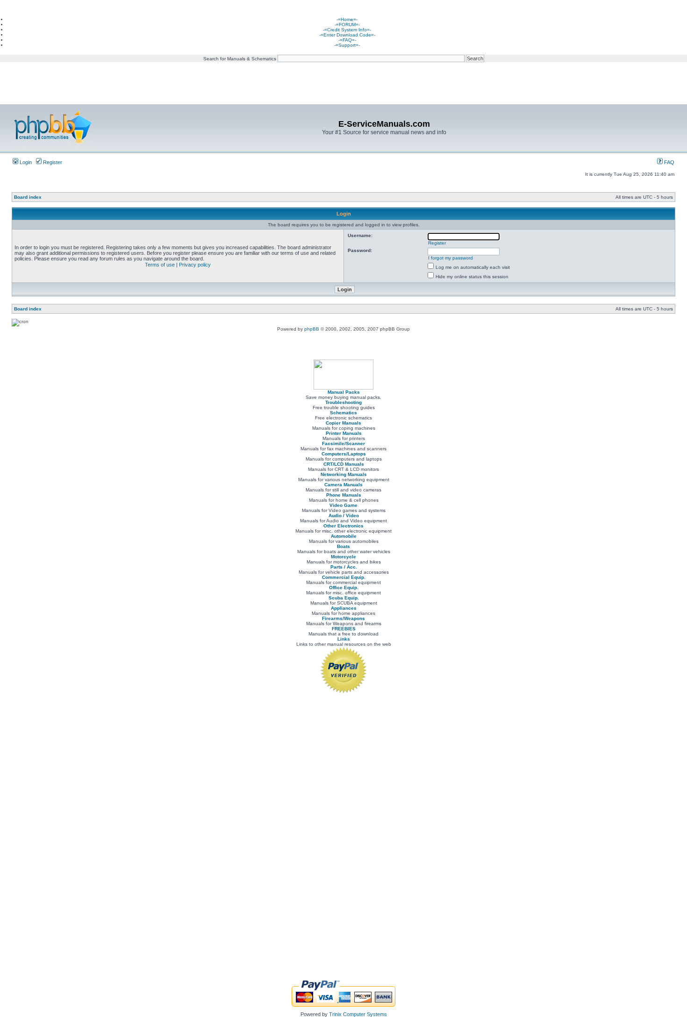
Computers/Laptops (344, 453)
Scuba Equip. (344, 597)
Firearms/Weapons (343, 618)
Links (343, 639)
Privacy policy (195, 264)
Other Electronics (343, 525)
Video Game (343, 505)
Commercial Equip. (343, 577)
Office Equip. (343, 587)
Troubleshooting (343, 402)
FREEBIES (344, 628)
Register (52, 162)
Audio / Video (344, 515)
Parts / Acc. (343, 567)
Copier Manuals (343, 423)
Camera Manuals (343, 484)
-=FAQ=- (347, 40)
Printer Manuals (344, 433)
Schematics (343, 412)
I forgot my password (450, 257)
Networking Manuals (344, 474)
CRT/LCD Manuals (343, 464)
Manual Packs (344, 392)
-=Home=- (347, 19)
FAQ (668, 162)
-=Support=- (347, 45)
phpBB (311, 329)
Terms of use (160, 264)
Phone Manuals (343, 495)
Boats (343, 546)
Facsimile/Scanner (343, 443)
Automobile (344, 536)
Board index (28, 197)
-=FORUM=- (347, 24)
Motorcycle (343, 556)
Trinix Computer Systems (358, 1014)
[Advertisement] (343, 51)
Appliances (344, 608)
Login (25, 162)
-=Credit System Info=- (347, 29)
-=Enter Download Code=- (347, 34)
